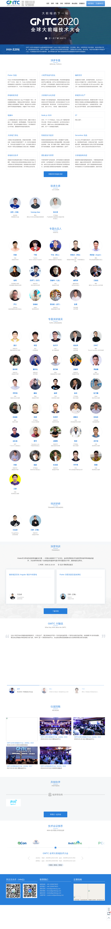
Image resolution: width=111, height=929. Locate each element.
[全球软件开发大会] (22, 843)
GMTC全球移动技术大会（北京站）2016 (53, 766)
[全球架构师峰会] (75, 843)
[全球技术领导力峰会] (36, 843)
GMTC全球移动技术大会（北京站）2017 (19, 766)
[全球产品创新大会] (103, 843)
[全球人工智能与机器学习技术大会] (89, 843)
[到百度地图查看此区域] (77, 898)
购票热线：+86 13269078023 (49, 884)
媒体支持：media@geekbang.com (50, 893)
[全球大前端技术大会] (55, 843)
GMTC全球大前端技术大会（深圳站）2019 (20, 743)
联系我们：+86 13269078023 (49, 886)
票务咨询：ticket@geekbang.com (50, 888)
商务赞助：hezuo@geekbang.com (50, 891)
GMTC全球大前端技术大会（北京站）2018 (87, 737)
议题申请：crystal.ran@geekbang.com (52, 895)
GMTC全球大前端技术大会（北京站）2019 (54, 737)
